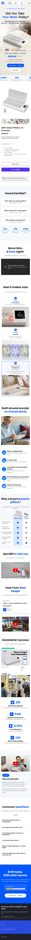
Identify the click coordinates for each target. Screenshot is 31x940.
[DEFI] (2, 3)
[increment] (27, 160)
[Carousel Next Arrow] (27, 685)
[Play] (15, 570)
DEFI (3, 936)
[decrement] (3, 160)
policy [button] (3, 924)
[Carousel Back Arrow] (4, 685)
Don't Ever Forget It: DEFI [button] (8, 929)
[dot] (13, 447)
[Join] (28, 917)
